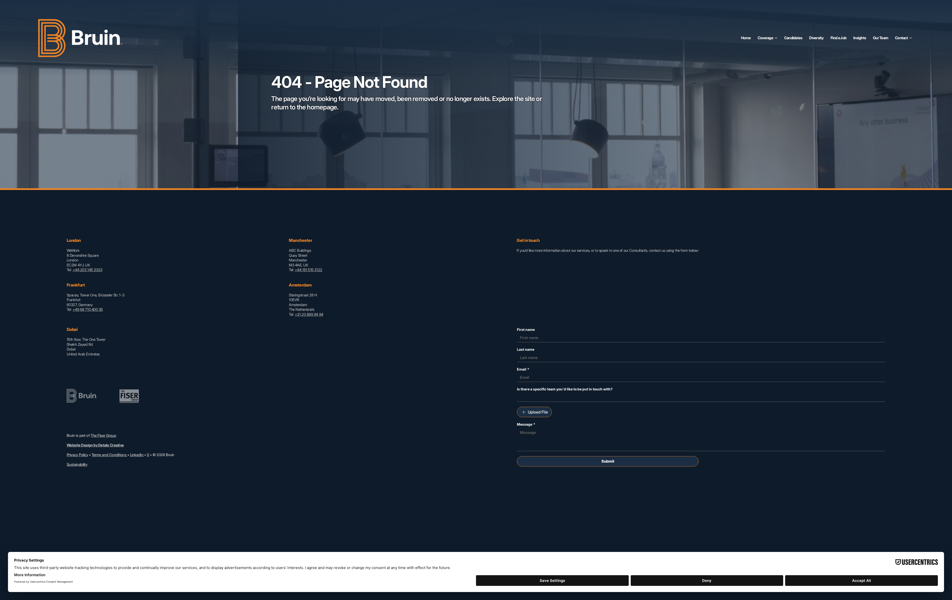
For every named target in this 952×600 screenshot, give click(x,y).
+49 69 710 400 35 (88, 309)
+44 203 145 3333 (87, 269)
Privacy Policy (77, 454)
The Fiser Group (103, 435)
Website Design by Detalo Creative (95, 445)
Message (526, 424)
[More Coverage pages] (776, 38)
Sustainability (77, 464)
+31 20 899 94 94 (309, 314)
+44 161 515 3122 (308, 269)
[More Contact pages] (910, 38)
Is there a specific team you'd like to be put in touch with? (565, 389)
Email (523, 369)
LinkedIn (137, 454)
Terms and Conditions (109, 454)
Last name (525, 349)
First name (526, 329)
